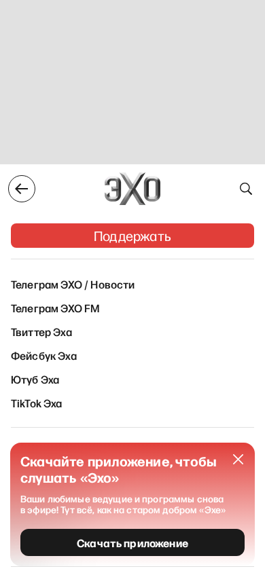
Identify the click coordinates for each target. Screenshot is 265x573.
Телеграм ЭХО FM (55, 307)
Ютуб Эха (35, 378)
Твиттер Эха (41, 331)
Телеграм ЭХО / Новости (73, 283)
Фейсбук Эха (44, 355)
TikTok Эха (37, 402)
